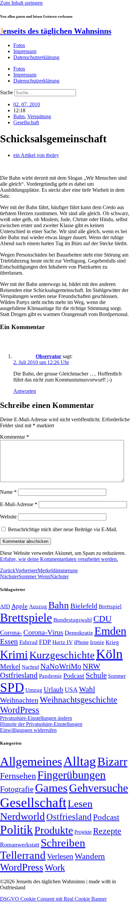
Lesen (80, 803)
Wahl (87, 689)
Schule (96, 675)
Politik (16, 830)
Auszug (38, 606)
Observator (48, 356)
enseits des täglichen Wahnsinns (55, 31)
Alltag (79, 761)
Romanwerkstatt (19, 844)
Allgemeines (31, 761)
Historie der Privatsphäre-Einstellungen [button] (41, 724)
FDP (45, 641)
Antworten (24, 391)
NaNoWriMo (60, 666)
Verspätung (39, 116)
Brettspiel (110, 606)
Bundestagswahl (72, 620)
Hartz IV (62, 642)
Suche (6, 92)
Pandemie (50, 676)
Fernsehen (18, 776)
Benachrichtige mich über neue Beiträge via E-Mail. (62, 529)
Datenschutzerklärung (36, 57)
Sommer (117, 676)
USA (71, 689)
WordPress (19, 710)
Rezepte (107, 831)
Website (8, 516)
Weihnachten (19, 700)
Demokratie (79, 632)
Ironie (97, 642)
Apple (19, 606)
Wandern (90, 856)
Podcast (73, 675)
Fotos (19, 45)
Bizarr (112, 761)
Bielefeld (83, 606)
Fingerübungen (71, 775)
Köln (109, 653)
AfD (5, 606)
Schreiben (63, 843)
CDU (102, 619)
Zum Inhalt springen (21, 3)
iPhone (81, 642)
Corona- (11, 632)
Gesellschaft (26, 122)
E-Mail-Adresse (18, 504)
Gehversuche (98, 788)
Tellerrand (23, 855)
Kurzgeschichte (62, 655)
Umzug (33, 690)
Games (51, 787)
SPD (12, 687)
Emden (110, 631)
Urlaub (53, 690)
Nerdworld (22, 816)
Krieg (112, 642)
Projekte (83, 832)
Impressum (24, 51)
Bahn (19, 116)
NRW (91, 666)
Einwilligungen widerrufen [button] (28, 730)
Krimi (14, 654)
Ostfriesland (19, 675)
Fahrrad (28, 642)
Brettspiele (26, 617)
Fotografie (17, 789)
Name (8, 492)
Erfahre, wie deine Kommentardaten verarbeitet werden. (59, 559)
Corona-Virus (43, 632)
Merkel (10, 666)
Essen (9, 641)
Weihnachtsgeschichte (78, 700)
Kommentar (14, 437)
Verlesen (60, 856)
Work (55, 867)
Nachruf (30, 667)
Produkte (53, 830)
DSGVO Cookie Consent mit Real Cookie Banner (53, 899)
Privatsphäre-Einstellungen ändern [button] (36, 718)
